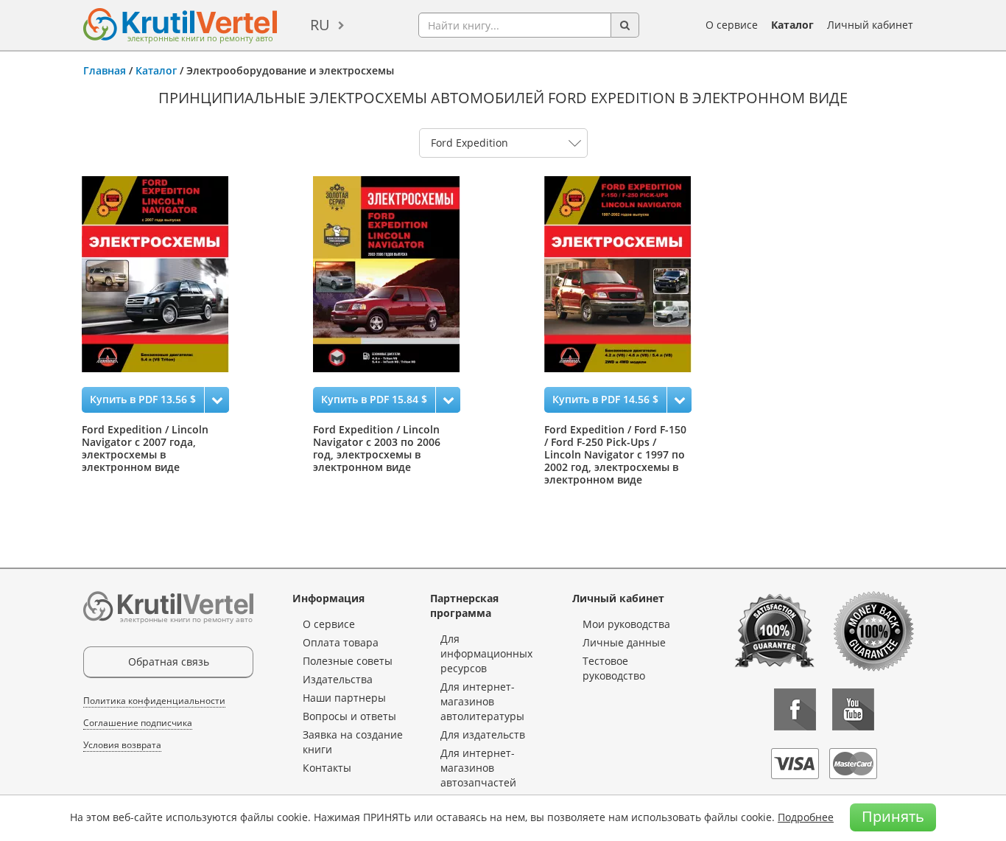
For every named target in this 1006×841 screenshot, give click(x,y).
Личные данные (624, 642)
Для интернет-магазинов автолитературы (482, 701)
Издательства (338, 679)
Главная (104, 70)
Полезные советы (348, 661)
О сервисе (732, 25)
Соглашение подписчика (137, 722)
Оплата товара (341, 642)
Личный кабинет (870, 25)
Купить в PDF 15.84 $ (374, 399)
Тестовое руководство (614, 668)
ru (320, 25)
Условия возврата (122, 745)
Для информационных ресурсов (486, 653)
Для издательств (482, 734)
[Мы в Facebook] (795, 709)
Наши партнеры (344, 698)
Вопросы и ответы (349, 716)
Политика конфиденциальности (154, 700)
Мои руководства (626, 624)
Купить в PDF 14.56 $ (605, 399)
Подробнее (806, 817)
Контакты (327, 768)
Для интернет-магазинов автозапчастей (478, 767)
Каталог (792, 25)
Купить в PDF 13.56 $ (143, 399)
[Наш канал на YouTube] (853, 709)
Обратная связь (168, 662)
